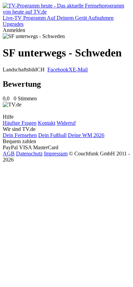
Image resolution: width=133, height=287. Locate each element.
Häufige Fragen (19, 123)
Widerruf (66, 123)
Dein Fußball (52, 135)
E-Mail (80, 69)
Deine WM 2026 (86, 135)
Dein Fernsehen (20, 135)
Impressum (56, 153)
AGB (9, 153)
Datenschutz (29, 153)
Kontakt (46, 123)
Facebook (58, 69)
